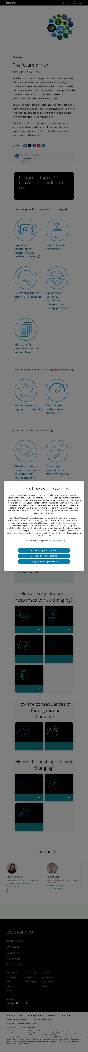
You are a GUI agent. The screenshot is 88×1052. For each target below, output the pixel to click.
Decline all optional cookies (44, 556)
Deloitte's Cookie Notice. (53, 540)
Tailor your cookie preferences (44, 561)
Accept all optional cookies (44, 550)
